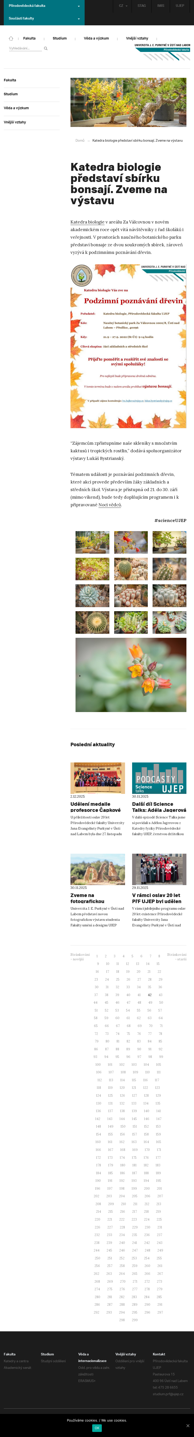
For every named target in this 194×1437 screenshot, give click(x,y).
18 (117, 971)
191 (110, 1181)
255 (159, 1258)
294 (122, 1312)
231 (159, 1227)
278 (147, 1289)
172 (98, 1157)
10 (107, 964)
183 (158, 1165)
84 (150, 1041)
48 (139, 1002)
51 (96, 1010)
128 (146, 1095)
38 (106, 995)
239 (109, 1243)
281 (109, 1297)
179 (110, 1165)
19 (128, 971)
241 (134, 1243)
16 (97, 971)
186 (122, 1173)
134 (146, 1103)
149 (110, 1126)
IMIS (160, 6)
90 (139, 1049)
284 (147, 1297)
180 (122, 1165)
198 (122, 1188)
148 (98, 1126)
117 (157, 1080)
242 (147, 1243)
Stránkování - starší (176, 957)
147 (158, 1119)
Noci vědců (110, 505)
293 (109, 1312)
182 (146, 1165)
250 (97, 1258)
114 (122, 1080)
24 (107, 979)
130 (98, 1103)
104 (146, 1064)
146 (146, 1119)
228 (122, 1227)
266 (147, 1274)
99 (161, 1057)
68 (129, 1026)
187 (134, 1173)
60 (117, 1018)
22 (159, 971)
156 (122, 1134)
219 (158, 1211)
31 (107, 987)
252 (122, 1258)
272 (147, 1281)
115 (134, 1080)
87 (107, 1049)
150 (123, 1126)
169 (135, 1150)
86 (96, 1049)
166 (98, 1150)
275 (109, 1289)
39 (117, 995)
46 (117, 1002)
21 (149, 971)
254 (147, 1258)
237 (159, 1235)
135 (158, 1103)
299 (135, 1320)
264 (122, 1274)
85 (160, 1041)
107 (111, 1072)
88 (117, 1049)
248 (147, 1250)
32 (117, 987)
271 (135, 1281)
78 (160, 1034)
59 (106, 1018)
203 (109, 1196)
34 (139, 987)
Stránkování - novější (80, 957)
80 (107, 1041)
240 (122, 1243)
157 (134, 1134)
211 (135, 1204)
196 (97, 1188)
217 (134, 1211)
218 (146, 1211)
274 (97, 1289)
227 (110, 1227)
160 (98, 1142)
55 (138, 1010)
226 (97, 1227)
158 (146, 1134)
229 (135, 1227)
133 (134, 1103)
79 (97, 1041)
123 (157, 1088)
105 (158, 1064)
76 (139, 1034)
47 (128, 1002)
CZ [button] (121, 6)
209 (111, 1204)
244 (97, 1250)
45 (106, 1002)
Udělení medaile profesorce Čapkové (95, 807)
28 (150, 979)
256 (97, 1266)
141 (158, 1111)
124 (98, 1095)
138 (122, 1111)
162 (122, 1142)
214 (98, 1211)
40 (128, 995)
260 (147, 1266)
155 (110, 1134)
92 (160, 1049)
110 (147, 1072)
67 (118, 1026)
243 (159, 1243)
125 (110, 1095)
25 (117, 979)
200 (147, 1188)
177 (158, 1157)
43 (160, 995)
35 (149, 987)
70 (151, 1026)
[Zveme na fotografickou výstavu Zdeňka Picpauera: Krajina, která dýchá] (97, 869)
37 (96, 995)
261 (159, 1266)
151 (135, 1126)
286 (97, 1304)
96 (128, 1057)
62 (139, 1018)
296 (147, 1312)
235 (134, 1235)
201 (159, 1188)
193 (134, 1181)
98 (150, 1057)
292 (96, 1312)
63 (150, 1018)
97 (139, 1057)
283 (134, 1297)
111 (159, 1072)
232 (97, 1235)
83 (139, 1041)
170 (147, 1150)
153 (158, 1126)
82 (128, 1041)
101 (110, 1064)
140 (146, 1111)
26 (128, 979)
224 (147, 1219)
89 (128, 1049)
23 (96, 979)
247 (135, 1250)
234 (122, 1235)
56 (149, 1010)
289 (134, 1304)
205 (134, 1196)
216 (122, 1211)
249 (160, 1250)
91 (150, 1049)
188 (146, 1173)
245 (109, 1250)
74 (117, 1034)
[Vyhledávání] (47, 48)
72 (96, 1034)
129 (158, 1095)
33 (128, 987)
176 (146, 1157)
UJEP (180, 6)
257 (109, 1266)
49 (150, 1002)
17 (107, 971)
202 (96, 1196)
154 (98, 1134)
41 (139, 995)
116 (145, 1080)
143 (109, 1119)
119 (110, 1088)
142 (97, 1119)
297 (160, 1312)
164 (146, 1142)
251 (109, 1258)
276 (122, 1289)
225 (159, 1219)
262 (96, 1274)
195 (158, 1181)
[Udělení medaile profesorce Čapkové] (97, 778)
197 (109, 1188)
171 (159, 1150)
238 (97, 1243)
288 (122, 1304)
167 (110, 1150)
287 (109, 1304)
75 (128, 1034)
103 (134, 1064)
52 (106, 1010)
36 (160, 987)
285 (159, 1297)
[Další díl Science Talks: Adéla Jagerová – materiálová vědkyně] (159, 778)
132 (122, 1103)
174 (122, 1157)
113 (111, 1080)
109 (135, 1072)
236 (147, 1235)
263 (109, 1274)
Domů (80, 140)
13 (137, 964)
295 (134, 1312)
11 (117, 964)
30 (97, 987)
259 (134, 1266)
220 (97, 1219)
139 (134, 1111)
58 (96, 1018)
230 (147, 1227)
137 (110, 1111)
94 (106, 1057)
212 (146, 1204)
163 (134, 1142)
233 (109, 1235)
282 (122, 1297)
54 (128, 1010)
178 (98, 1165)
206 (147, 1196)
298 (122, 1320)
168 (122, 1150)
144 (122, 1119)
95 (117, 1057)
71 (161, 1026)
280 (97, 1297)
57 (160, 1010)
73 (107, 1034)
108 (123, 1072)
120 (122, 1088)
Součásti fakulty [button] (21, 19)
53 (117, 1010)
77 (150, 1034)
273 (159, 1281)
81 (117, 1041)
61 (128, 1018)
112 (100, 1080)
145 (134, 1119)
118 (99, 1088)
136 (98, 1111)
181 (134, 1165)
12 (127, 964)
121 (134, 1088)
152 (146, 1126)
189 (158, 1173)
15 (158, 964)
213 (158, 1204)
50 (161, 1002)
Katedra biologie (87, 222)
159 (158, 1134)
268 (97, 1281)
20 (138, 971)
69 (140, 1026)
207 (160, 1196)
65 (96, 1026)
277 (134, 1289)
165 (158, 1142)
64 (161, 1018)
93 (95, 1057)
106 (99, 1072)
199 (134, 1188)
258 (122, 1266)
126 (122, 1095)
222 (122, 1219)
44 (95, 1002)
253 (134, 1258)
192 (122, 1181)
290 (147, 1304)
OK (97, 1428)
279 (159, 1289)
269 (110, 1281)
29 (160, 979)
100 (98, 1064)
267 (160, 1274)
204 (122, 1196)
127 (134, 1095)
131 (110, 1103)
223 (134, 1219)
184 (98, 1173)
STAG (142, 6)
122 (145, 1088)
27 (139, 979)
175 (134, 1157)
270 (123, 1281)
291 (159, 1304)
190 (98, 1181)
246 (122, 1250)
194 (146, 1181)
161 (110, 1142)
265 (134, 1274)
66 (107, 1026)
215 (110, 1211)
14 (148, 964)
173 (110, 1157)
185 (110, 1173)
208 (98, 1204)
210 (123, 1204)
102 (122, 1064)
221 (109, 1219)
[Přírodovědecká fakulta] (11, 38)
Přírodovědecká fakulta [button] (27, 6)
